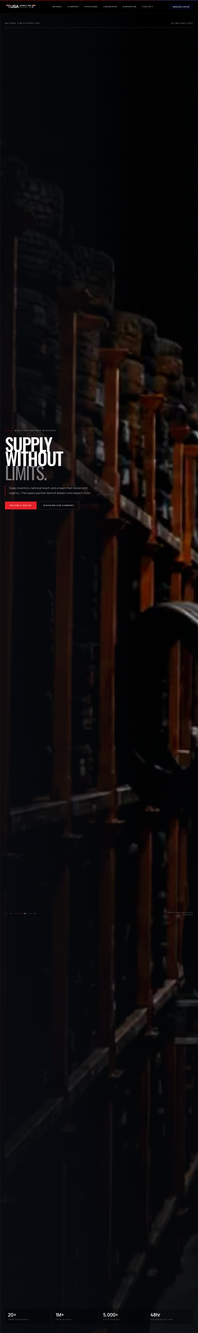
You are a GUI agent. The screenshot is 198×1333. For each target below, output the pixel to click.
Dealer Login (181, 7)
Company (73, 6)
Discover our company (59, 505)
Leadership (110, 6)
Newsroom (129, 6)
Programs (91, 6)
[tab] (9, 913)
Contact (147, 6)
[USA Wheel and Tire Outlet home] (21, 7)
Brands (57, 6)
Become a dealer (21, 505)
